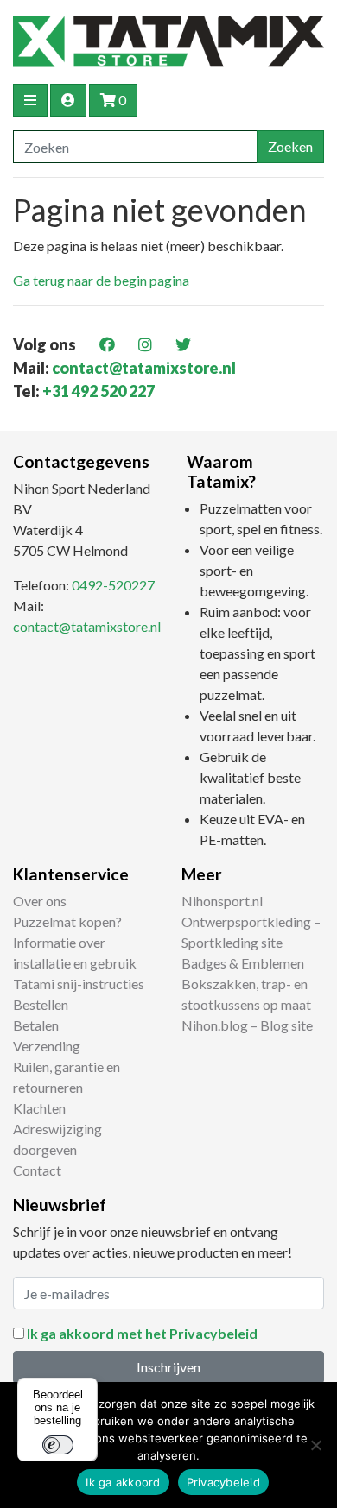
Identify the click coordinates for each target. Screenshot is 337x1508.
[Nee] (315, 1445)
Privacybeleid (223, 1482)
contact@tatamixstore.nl (144, 367)
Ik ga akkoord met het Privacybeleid (142, 1333)
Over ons (40, 901)
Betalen (36, 1025)
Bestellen (40, 1004)
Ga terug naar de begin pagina (101, 280)
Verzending (46, 1046)
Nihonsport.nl (222, 901)
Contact (37, 1170)
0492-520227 (113, 585)
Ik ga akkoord (123, 1482)
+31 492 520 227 (98, 391)
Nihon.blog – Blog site (247, 1025)
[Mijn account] (68, 100)
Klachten (39, 1108)
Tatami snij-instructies (78, 983)
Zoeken (290, 146)
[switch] (57, 1444)
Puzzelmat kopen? (67, 921)
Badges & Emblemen (242, 963)
